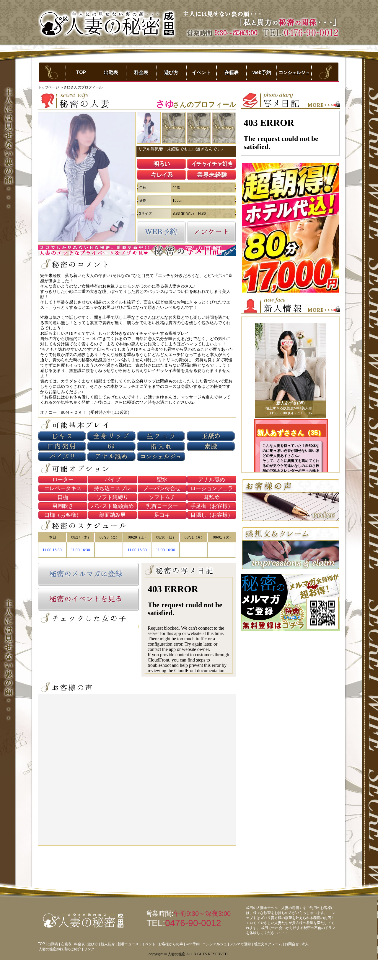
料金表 (141, 72)
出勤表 (111, 72)
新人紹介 (108, 944)
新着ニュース (128, 944)
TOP (81, 72)
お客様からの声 (170, 944)
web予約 (261, 72)
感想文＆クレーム (268, 944)
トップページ (49, 87)
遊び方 (171, 72)
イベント (201, 72)
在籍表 (231, 72)
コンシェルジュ (294, 72)
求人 (305, 944)
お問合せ (292, 944)
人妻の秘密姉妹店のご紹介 (60, 949)
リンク (89, 949)
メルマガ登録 (240, 944)
